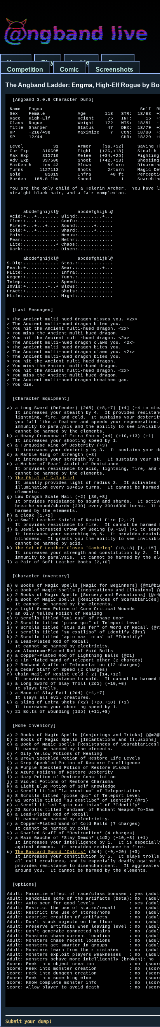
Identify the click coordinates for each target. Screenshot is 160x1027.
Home (15, 62)
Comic (69, 69)
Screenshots (114, 69)
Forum (118, 62)
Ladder (81, 62)
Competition (25, 69)
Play (47, 62)
